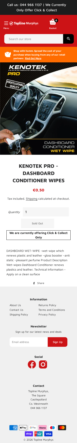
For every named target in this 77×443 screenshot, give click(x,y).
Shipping (31, 198)
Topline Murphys (43, 439)
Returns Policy (47, 305)
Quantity (14, 212)
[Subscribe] (57, 342)
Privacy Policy (47, 314)
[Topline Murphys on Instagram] (43, 370)
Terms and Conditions (51, 309)
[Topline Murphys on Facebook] (32, 370)
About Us (15, 305)
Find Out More (33, 58)
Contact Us (16, 309)
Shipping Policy (19, 314)
